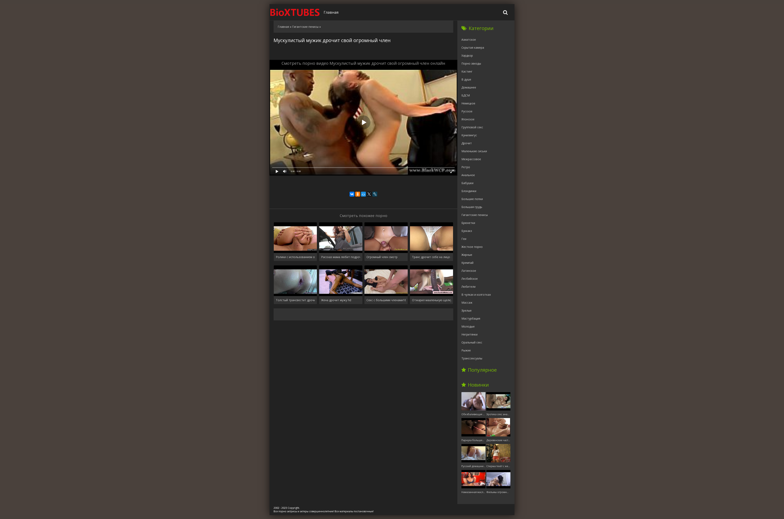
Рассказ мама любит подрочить (340, 257)
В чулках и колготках (476, 294)
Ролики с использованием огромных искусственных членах (295, 257)
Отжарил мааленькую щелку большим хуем (431, 300)
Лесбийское (469, 279)
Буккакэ (466, 231)
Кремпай (467, 263)
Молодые (468, 326)
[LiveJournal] (374, 194)
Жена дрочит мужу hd (336, 300)
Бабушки (467, 183)
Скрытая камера (472, 47)
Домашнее (468, 87)
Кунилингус (469, 135)
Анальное (468, 175)
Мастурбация (470, 318)
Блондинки (468, 191)
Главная (331, 12)
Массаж (466, 302)
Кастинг (466, 71)
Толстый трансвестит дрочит (295, 300)
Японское (467, 119)
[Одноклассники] (357, 194)
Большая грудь (471, 207)
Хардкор (467, 55)
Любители (468, 287)
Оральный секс (471, 342)
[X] (369, 194)
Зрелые (466, 310)
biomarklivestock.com (295, 12)
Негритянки (469, 334)
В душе (466, 79)
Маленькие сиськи (474, 151)
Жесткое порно (472, 247)
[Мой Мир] (363, 194)
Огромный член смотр (382, 257)
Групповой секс (472, 127)
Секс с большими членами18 (385, 300)
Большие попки (472, 199)
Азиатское (468, 39)
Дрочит (466, 143)
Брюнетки (468, 223)
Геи (463, 239)
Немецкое (468, 103)
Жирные (466, 255)
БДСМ (465, 95)
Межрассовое (471, 159)
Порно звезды (471, 63)
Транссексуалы (471, 358)
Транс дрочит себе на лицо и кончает (431, 257)
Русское (466, 111)
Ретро (465, 167)
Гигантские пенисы (474, 215)
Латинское (468, 271)
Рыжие (466, 350)
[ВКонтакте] (352, 194)
